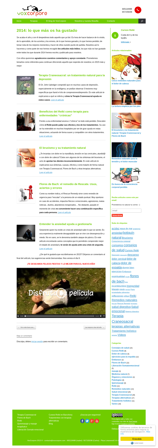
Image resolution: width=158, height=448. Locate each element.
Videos (122, 334)
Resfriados (134, 303)
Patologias (117, 380)
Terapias (34, 21)
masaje (115, 371)
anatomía (136, 229)
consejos (117, 245)
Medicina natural (119, 374)
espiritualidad (118, 276)
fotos (126, 282)
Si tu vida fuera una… (26, 327)
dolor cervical (119, 258)
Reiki (133, 295)
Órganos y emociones (122, 377)
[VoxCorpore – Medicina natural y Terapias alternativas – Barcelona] (32, 10)
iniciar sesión (37, 341)
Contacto (111, 21)
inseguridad (133, 286)
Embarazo (126, 272)
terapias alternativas (126, 326)
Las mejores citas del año (94, 327)
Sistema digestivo (132, 311)
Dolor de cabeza (119, 354)
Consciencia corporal (121, 241)
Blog (51, 424)
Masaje (115, 289)
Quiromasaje (118, 383)
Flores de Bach (119, 363)
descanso (133, 254)
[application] (61, 293)
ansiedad (117, 232)
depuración (123, 255)
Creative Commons (128, 424)
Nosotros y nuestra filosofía (86, 21)
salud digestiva (121, 306)
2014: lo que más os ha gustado (47, 30)
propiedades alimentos (120, 292)
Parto (133, 289)
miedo (122, 289)
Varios (115, 404)
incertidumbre (119, 286)
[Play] (18, 316)
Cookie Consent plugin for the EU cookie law (137, 443)
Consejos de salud (120, 348)
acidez (115, 228)
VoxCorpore (133, 421)
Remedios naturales (124, 300)
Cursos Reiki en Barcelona (60, 415)
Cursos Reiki (132, 250)
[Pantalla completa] (104, 316)
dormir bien (128, 267)
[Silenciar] (101, 316)
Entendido (137, 438)
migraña (127, 289)
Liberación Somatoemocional (125, 366)
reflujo (126, 296)
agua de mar (126, 228)
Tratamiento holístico (124, 330)
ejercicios (117, 271)
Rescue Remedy (123, 303)
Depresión (116, 255)
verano (114, 335)
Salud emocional (119, 392)
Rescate (114, 303)
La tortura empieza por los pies (126, 106)
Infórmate (125, 42)
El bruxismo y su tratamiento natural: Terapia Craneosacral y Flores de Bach (126, 133)
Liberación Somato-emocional (30, 430)
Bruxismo (127, 237)
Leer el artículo (57, 100)
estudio (127, 276)
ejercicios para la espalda (123, 357)
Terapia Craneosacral (122, 395)
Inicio (19, 21)
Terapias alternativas (121, 398)
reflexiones (117, 296)
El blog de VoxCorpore (56, 21)
